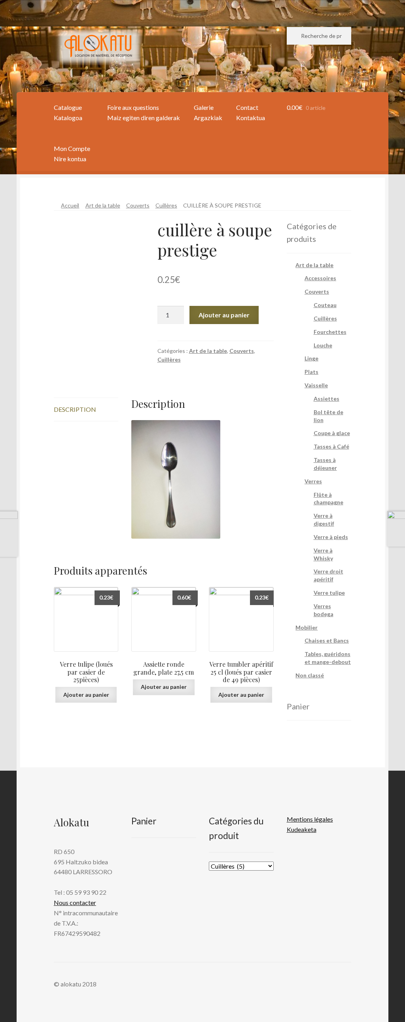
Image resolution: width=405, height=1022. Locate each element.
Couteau (325, 305)
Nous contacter (75, 902)
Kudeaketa (301, 829)
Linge (311, 358)
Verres (313, 481)
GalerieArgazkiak (208, 112)
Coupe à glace (332, 433)
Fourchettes (330, 331)
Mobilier (306, 627)
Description (75, 409)
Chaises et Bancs (327, 640)
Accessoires (320, 278)
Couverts (138, 205)
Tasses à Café (331, 446)
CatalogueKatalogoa (68, 112)
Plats (311, 371)
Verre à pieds (331, 537)
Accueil (70, 205)
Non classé (309, 675)
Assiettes (326, 398)
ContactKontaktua (250, 112)
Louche (323, 345)
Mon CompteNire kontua (72, 153)
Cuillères (166, 205)
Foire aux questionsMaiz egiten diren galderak (143, 112)
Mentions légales (310, 819)
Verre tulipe (329, 592)
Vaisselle (316, 385)
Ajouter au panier (224, 315)
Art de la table (102, 205)
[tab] (86, 409)
